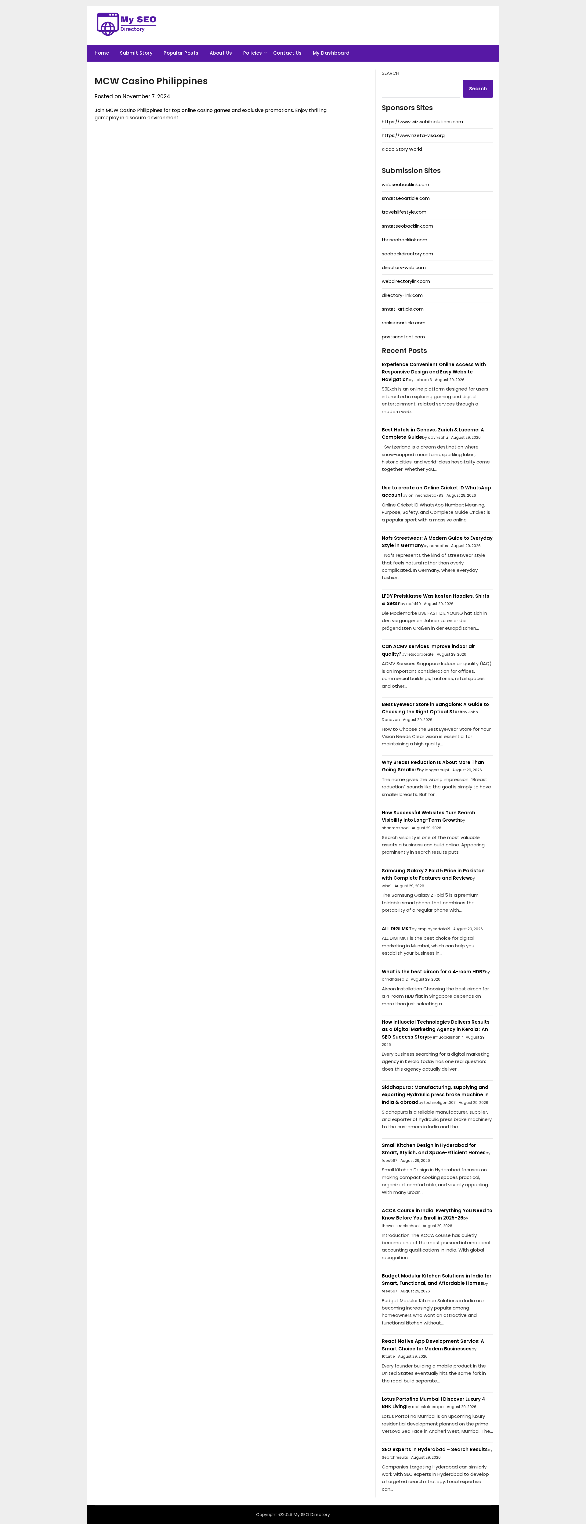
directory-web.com (404, 267)
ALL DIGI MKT (397, 928)
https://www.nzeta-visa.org (413, 135)
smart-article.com (403, 309)
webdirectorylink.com (406, 281)
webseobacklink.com (405, 184)
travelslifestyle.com (404, 212)
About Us (221, 53)
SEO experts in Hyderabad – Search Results (435, 1449)
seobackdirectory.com (407, 253)
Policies (252, 53)
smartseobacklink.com (407, 226)
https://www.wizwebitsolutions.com (422, 121)
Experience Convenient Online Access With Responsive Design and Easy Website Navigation (434, 372)
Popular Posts (181, 53)
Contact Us (287, 53)
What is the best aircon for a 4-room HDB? (433, 971)
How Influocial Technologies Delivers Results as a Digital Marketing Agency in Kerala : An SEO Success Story (436, 1029)
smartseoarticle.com (406, 198)
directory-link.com (402, 295)
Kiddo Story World (402, 149)
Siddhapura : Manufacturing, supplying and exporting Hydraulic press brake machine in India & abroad (435, 1094)
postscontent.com (403, 336)
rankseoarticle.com (403, 322)
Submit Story (136, 53)
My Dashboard (331, 53)
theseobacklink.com (404, 239)
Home (102, 53)
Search (390, 73)
